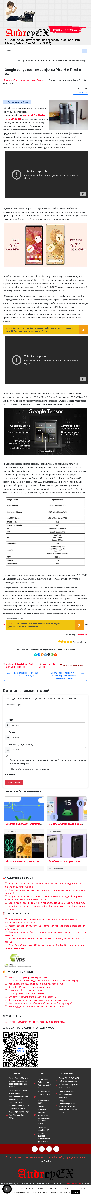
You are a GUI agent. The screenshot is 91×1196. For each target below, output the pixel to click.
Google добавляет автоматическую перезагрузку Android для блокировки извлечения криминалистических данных (43, 898)
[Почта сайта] (42, 1149)
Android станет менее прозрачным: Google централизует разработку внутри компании (45, 908)
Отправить (15, 782)
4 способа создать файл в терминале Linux (30, 977)
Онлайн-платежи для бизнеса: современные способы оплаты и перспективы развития (45, 934)
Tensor (6, 667)
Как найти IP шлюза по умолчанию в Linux (29, 987)
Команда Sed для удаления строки (26, 990)
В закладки (81, 92)
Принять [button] (75, 1192)
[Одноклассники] (42, 654)
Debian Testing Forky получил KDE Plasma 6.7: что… (44, 1083)
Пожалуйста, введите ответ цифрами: (30, 769)
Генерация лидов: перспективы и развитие (66, 1094)
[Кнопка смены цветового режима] (7, 1189)
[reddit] (55, 654)
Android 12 (11, 664)
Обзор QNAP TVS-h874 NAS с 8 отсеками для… (69, 1079)
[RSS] (35, 1149)
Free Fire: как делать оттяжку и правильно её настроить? (37, 1022)
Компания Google (18, 667)
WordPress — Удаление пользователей (69, 1086)
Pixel (30, 664)
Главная (8, 80)
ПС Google (42, 80)
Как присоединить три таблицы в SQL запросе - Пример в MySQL (41, 1003)
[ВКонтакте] (38, 654)
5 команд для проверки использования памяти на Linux (36, 1006)
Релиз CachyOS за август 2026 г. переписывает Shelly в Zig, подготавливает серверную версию (44, 947)
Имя (11, 720)
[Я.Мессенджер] (35, 654)
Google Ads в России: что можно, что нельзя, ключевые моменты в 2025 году (47, 903)
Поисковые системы (24, 80)
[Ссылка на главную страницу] (27, 31)
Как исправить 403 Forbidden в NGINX (27, 993)
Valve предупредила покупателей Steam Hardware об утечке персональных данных (44, 940)
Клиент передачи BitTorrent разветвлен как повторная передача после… (44, 1115)
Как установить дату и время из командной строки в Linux (38, 1000)
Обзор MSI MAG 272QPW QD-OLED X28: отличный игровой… (19, 1106)
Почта (12, 732)
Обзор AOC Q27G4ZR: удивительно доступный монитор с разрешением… (18, 1094)
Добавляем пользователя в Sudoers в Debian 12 (32, 997)
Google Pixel (22, 664)
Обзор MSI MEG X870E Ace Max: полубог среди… (19, 1115)
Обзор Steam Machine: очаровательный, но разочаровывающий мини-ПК (18, 1082)
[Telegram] (45, 654)
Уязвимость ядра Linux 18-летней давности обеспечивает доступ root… (44, 1134)
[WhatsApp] (52, 654)
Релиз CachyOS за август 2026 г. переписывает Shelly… (44, 1097)
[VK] (49, 1149)
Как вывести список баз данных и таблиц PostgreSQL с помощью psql (43, 980)
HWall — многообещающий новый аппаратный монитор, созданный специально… (68, 1106)
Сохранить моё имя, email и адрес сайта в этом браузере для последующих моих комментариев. (47, 762)
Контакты (45, 1161)
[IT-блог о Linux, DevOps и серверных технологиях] (20, 12)
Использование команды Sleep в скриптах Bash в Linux (36, 984)
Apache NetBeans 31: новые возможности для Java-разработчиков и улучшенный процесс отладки (41, 921)
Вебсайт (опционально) (21, 744)
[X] (48, 654)
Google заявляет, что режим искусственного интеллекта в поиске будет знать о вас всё (46, 891)
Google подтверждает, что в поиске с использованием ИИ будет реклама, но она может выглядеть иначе (45, 885)
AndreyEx (82, 634)
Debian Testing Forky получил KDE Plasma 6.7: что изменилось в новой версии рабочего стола (45, 927)
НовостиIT (47, 664)
